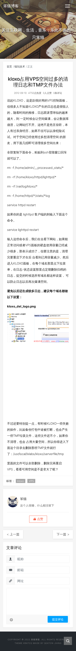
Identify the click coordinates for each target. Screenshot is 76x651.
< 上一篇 (13, 534)
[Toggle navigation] (67, 6)
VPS (31, 481)
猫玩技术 (19, 66)
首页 (9, 66)
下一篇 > (63, 534)
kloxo (20, 481)
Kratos (27, 643)
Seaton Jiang (52, 643)
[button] (38, 519)
